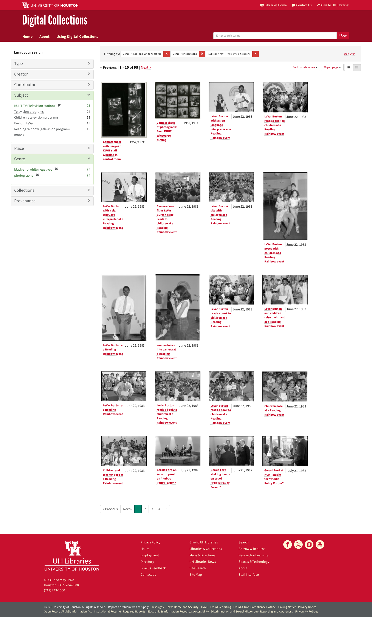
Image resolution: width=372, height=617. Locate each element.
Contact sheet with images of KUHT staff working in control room (112, 150)
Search (244, 542)
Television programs (29, 111)
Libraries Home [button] (276, 5)
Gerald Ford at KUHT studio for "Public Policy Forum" (274, 477)
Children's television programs (36, 117)
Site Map (195, 574)
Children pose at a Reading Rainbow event (274, 410)
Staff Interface (249, 574)
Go (345, 36)
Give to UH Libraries (203, 542)
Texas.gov (158, 607)
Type (18, 64)
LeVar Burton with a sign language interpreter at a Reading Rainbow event (221, 127)
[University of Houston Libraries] (72, 555)
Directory (147, 561)
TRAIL (204, 607)
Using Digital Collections (77, 36)
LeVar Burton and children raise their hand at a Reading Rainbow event (274, 317)
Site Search (197, 568)
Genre (19, 159)
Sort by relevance (304, 67)
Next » (146, 67)
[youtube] (320, 544)
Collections (24, 190)
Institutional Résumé (107, 611)
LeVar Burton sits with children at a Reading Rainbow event (220, 215)
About (44, 36)
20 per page (331, 67)
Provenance (25, 201)
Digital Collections (54, 20)
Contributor (25, 85)
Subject (21, 95)
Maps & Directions (202, 555)
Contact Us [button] (304, 5)
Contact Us (148, 574)
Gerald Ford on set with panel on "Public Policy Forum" (167, 476)
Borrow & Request (252, 548)
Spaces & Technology (254, 561)
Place (19, 148)
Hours (145, 548)
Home (27, 36)
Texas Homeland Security (182, 607)
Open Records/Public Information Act (68, 611)
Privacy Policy (150, 542)
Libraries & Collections (205, 548)
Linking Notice (287, 607)
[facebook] (287, 544)
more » (19, 135)
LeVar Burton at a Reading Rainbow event (113, 349)
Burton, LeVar (24, 123)
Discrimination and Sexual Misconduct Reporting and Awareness (252, 611)
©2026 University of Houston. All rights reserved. (75, 607)
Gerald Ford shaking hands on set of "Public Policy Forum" (220, 478)
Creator (21, 74)
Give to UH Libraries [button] (335, 5)
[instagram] (309, 544)
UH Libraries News (202, 561)
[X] (298, 544)
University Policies (306, 611)
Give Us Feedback (153, 568)
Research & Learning (253, 555)
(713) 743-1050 (54, 590)
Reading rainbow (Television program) (42, 129)
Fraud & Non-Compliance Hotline (254, 607)
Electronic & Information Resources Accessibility (178, 611)
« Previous (110, 509)
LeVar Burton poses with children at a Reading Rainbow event (274, 253)
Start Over (349, 54)
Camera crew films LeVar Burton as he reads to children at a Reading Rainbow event (167, 219)
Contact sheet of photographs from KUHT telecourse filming (167, 131)
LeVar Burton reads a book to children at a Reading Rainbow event (274, 125)
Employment (150, 555)
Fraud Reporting (220, 607)
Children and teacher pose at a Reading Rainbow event (113, 477)
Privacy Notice (307, 607)
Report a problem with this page (128, 607)
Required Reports (134, 611)
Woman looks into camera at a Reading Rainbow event (167, 351)
